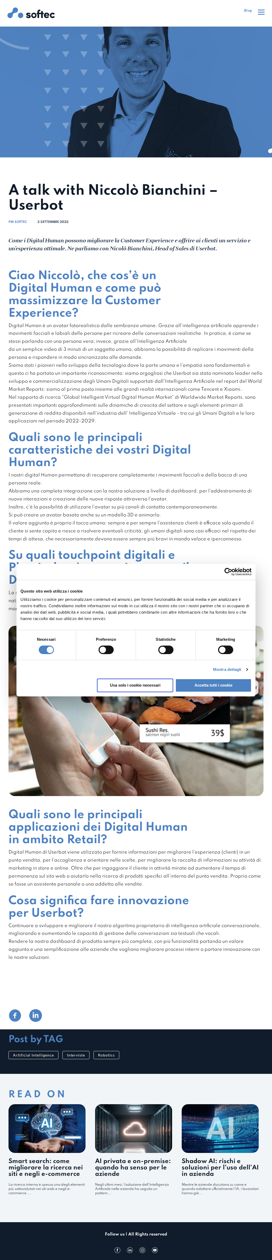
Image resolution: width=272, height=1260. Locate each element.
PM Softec (17, 222)
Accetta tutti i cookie (213, 685)
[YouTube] (155, 1250)
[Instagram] (142, 1250)
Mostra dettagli (227, 669)
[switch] (106, 650)
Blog (248, 10)
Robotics (106, 1055)
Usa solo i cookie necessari (135, 685)
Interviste (76, 1055)
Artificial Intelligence (33, 1055)
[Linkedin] (130, 1250)
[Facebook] (117, 1250)
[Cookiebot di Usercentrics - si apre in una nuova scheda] (228, 572)
